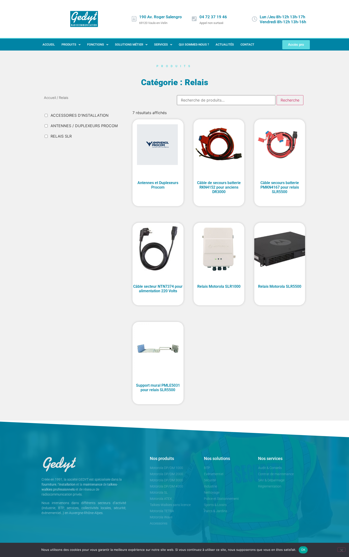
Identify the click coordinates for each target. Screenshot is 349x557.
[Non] (341, 550)
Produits (68, 44)
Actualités (225, 44)
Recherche (290, 100)
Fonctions (95, 44)
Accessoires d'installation (79, 115)
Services (161, 44)
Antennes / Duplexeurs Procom (84, 125)
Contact (247, 44)
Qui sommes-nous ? (194, 44)
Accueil (48, 44)
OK (303, 550)
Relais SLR (61, 136)
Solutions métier (129, 44)
